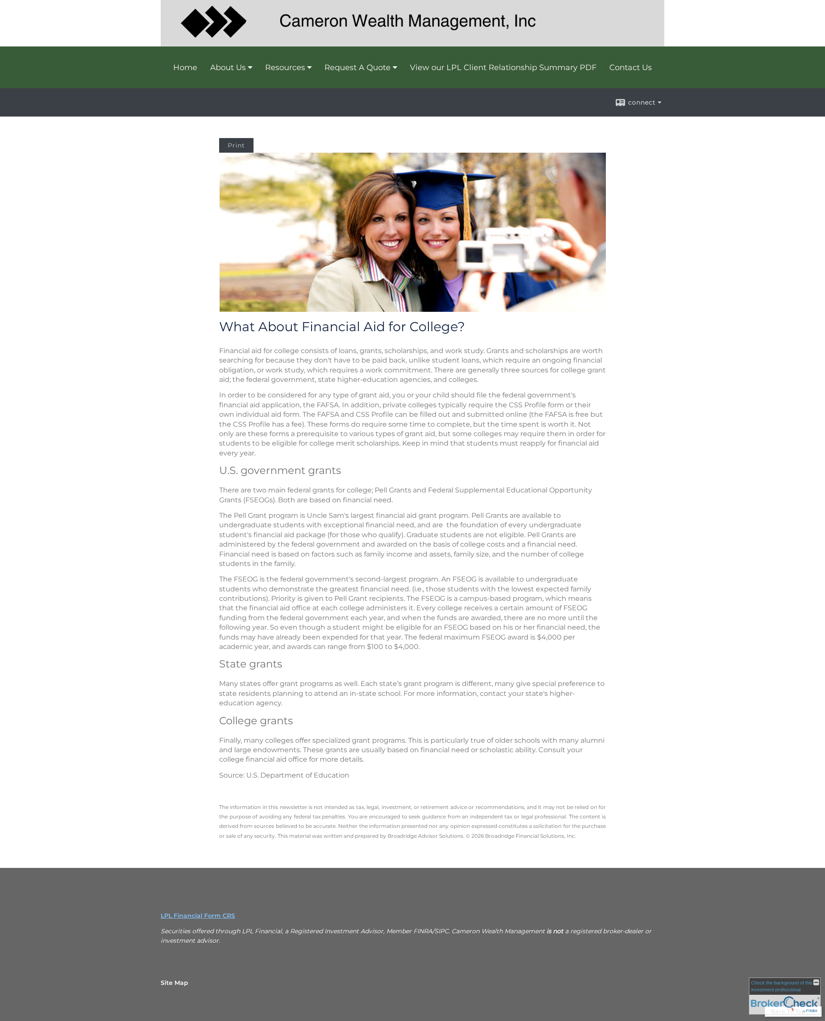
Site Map (174, 983)
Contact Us (630, 67)
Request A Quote (357, 67)
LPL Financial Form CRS (198, 916)
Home (185, 67)
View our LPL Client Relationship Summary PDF (503, 67)
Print (236, 145)
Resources (285, 67)
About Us (228, 67)
